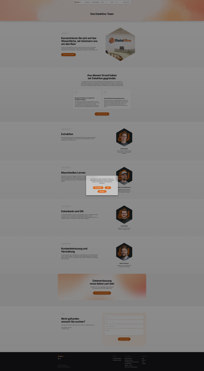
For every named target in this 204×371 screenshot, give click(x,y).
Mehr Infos (102, 191)
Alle (108, 187)
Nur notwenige (98, 187)
